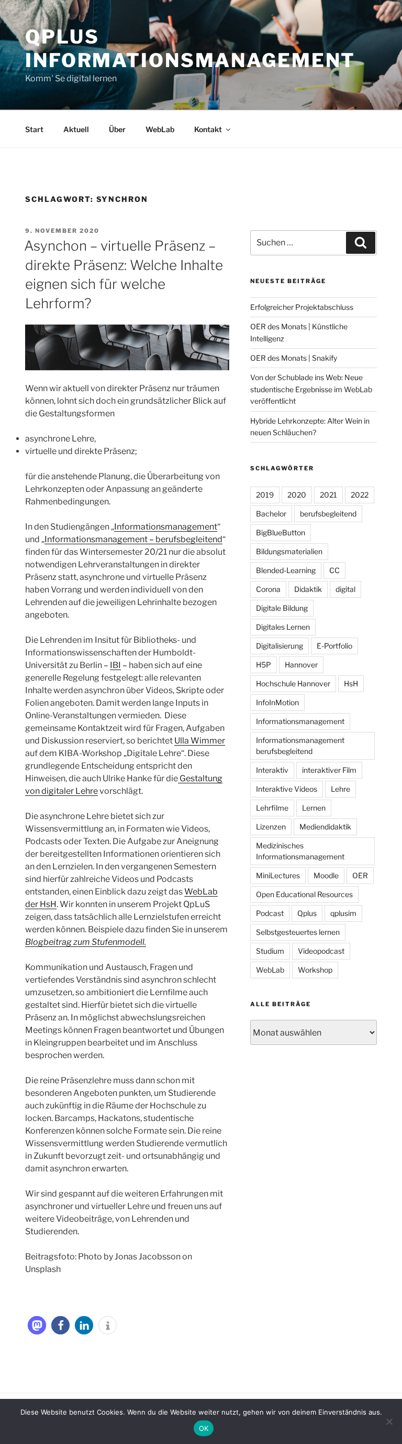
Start (34, 129)
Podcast (270, 913)
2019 (265, 494)
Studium (270, 950)
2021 (328, 494)
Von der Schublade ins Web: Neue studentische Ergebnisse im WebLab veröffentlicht (311, 389)
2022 (359, 494)
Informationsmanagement (165, 527)
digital (345, 589)
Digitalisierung (279, 645)
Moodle (326, 875)
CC (334, 570)
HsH (351, 683)
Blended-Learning (286, 570)
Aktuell (76, 129)
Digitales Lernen (283, 626)
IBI (115, 665)
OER (360, 875)
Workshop (315, 969)
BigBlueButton (280, 532)
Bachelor (271, 513)
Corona (268, 589)
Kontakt (208, 129)
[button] (37, 1325)
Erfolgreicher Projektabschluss (301, 307)
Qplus (307, 913)
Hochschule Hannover (293, 683)
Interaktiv (272, 770)
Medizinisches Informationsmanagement (300, 851)
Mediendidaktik (325, 826)
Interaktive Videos (286, 788)
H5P (263, 664)
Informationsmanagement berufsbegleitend (300, 746)
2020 (296, 494)
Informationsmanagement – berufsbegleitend (133, 539)
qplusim (343, 913)
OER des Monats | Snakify (293, 357)
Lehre (340, 788)
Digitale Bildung (282, 608)
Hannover (301, 664)
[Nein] (389, 1421)
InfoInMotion (277, 702)
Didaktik (308, 589)
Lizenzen (271, 826)
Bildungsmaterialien (289, 551)
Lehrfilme (272, 807)
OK (204, 1428)
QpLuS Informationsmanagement (190, 48)
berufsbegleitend (328, 513)
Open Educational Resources (304, 894)
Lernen (314, 807)
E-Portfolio (334, 645)
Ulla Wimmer (199, 741)
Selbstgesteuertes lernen (298, 932)
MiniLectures (278, 875)
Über (117, 129)
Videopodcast (321, 950)
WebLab (160, 129)
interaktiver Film (329, 770)
